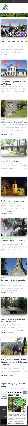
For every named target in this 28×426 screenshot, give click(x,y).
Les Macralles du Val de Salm (13, 240)
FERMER (25, 392)
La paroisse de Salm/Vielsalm (13, 280)
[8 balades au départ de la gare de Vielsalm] (14, 68)
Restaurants (5, 412)
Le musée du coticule (9, 161)
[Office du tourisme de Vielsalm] (6, 7)
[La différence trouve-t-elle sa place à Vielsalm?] (14, 305)
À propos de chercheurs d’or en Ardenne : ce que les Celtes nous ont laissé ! (14, 361)
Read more (17, 52)
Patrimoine (3, 79)
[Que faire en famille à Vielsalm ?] (14, 28)
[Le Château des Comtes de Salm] (14, 108)
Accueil (4, 409)
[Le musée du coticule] (14, 147)
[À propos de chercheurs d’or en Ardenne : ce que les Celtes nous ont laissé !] (14, 346)
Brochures (6, 416)
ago (10, 54)
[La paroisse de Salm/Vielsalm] (14, 266)
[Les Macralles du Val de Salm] (14, 227)
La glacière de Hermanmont (12, 201)
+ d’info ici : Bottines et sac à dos (16, 423)
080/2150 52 (11, 419)
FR (13, 1)
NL (14, 1)
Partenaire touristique (6, 39)
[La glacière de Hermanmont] (14, 186)
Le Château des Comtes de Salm (14, 122)
